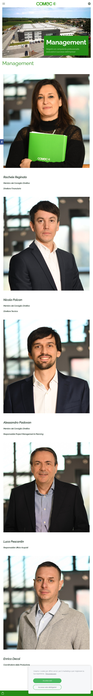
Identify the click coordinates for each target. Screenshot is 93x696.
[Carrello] (2, 693)
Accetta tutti (47, 681)
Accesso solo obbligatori (47, 687)
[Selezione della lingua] (89, 4)
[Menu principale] (4, 4)
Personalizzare (50, 674)
